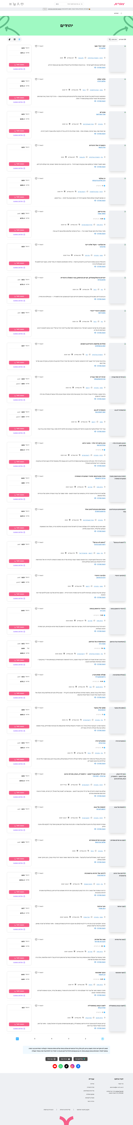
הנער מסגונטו (100, 973)
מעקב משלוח (90, 1094)
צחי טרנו (102, 247)
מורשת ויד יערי (83, 553)
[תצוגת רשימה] (19, 39)
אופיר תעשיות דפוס (88, 124)
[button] (10, 4)
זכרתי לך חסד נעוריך (97, 377)
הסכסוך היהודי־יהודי (97, 311)
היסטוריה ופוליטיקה (93, 58)
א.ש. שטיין (102, 908)
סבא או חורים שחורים (97, 840)
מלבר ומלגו (101, 79)
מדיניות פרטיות (65, 1110)
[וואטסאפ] (61, 1066)
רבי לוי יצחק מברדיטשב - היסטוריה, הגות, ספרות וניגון (84, 774)
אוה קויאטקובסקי (99, 379)
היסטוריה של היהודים (97, 145)
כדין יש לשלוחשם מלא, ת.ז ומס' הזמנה (115, 1092)
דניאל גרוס (101, 710)
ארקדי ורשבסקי (100, 478)
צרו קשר (120, 1084)
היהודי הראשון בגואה (97, 609)
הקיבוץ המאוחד (88, 884)
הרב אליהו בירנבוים (98, 180)
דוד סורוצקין (101, 875)
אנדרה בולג (101, 1008)
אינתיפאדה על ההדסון (97, 642)
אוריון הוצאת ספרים (87, 225)
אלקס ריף (102, 48)
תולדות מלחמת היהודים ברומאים (93, 344)
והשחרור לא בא (99, 410)
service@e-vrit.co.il (116, 1087)
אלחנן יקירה (101, 81)
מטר (90, 687)
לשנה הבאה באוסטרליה (96, 1006)
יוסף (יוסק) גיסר (100, 412)
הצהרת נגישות (48, 1110)
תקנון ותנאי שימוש (83, 1110)
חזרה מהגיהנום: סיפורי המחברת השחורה (90, 476)
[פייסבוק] (78, 1066)
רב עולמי (102, 178)
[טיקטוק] (66, 1066)
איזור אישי (91, 1101)
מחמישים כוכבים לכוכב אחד (95, 509)
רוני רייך (102, 611)
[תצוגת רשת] (14, 39)
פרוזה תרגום (99, 687)
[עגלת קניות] (14, 4)
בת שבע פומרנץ (100, 511)
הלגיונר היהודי (100, 576)
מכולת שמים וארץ (98, 675)
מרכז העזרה (90, 1087)
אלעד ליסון (101, 313)
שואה (101, 90)
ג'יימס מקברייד (100, 677)
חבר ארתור (101, 906)
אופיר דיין (102, 644)
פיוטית (90, 985)
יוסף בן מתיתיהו (100, 346)
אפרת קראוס (101, 445)
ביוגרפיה (100, 124)
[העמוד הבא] (17, 1038)
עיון (102, 157)
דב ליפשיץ (102, 975)
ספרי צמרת (87, 917)
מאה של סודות (100, 940)
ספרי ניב (90, 487)
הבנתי (44, 9)
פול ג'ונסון (102, 147)
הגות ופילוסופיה (94, 90)
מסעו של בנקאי (99, 708)
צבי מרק (102, 776)
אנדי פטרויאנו (100, 114)
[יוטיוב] (55, 1066)
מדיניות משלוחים (89, 1091)
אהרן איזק (102, 743)
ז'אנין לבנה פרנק (99, 544)
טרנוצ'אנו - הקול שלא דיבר (95, 245)
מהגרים (102, 112)
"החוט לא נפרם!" (99, 542)
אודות (92, 1084)
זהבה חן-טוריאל (100, 941)
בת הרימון (101, 212)
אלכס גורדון (101, 280)
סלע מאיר (80, 58)
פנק (87, 354)
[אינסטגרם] (72, 1066)
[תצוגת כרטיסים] (9, 39)
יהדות (101, 58)
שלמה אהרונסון (100, 842)
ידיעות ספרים (81, 191)
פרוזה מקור (100, 225)
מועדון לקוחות (89, 1098)
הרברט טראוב (100, 578)
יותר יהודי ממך (99, 46)
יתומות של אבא (99, 807)
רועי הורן (96, 776)
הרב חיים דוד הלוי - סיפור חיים (93, 443)
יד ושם (88, 388)
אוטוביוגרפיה (100, 741)
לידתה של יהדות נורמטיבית (95, 873)
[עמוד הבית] (121, 13)
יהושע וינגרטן (100, 809)
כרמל (84, 90)
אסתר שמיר (101, 214)
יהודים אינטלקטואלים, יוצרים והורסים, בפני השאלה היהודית (83, 278)
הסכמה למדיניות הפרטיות (54, 9)
